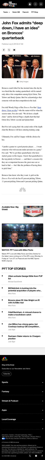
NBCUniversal (14, 442)
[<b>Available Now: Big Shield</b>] (33, 211)
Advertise (5, 435)
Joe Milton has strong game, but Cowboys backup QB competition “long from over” (23, 325)
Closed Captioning (21, 435)
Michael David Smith (15, 282)
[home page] (10, 4)
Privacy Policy (35, 437)
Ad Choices (26, 437)
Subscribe (6, 374)
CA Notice (22, 438)
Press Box (18, 437)
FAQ (29, 435)
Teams (5, 12)
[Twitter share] (9, 50)
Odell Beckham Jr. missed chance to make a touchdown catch (24, 313)
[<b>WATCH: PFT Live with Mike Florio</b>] (22, 235)
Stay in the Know (8, 365)
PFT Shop (34, 12)
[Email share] (14, 50)
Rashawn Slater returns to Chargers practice (24, 337)
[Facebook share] (4, 50)
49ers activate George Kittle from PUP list (25, 277)
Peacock (26, 12)
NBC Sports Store (7, 437)
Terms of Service (32, 438)
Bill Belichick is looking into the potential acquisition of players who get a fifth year (24, 289)
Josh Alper (11, 330)
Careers (11, 435)
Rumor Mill (16, 12)
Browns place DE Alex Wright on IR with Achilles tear (24, 301)
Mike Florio (11, 294)
